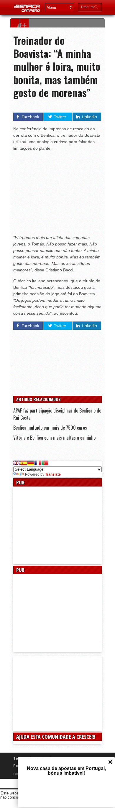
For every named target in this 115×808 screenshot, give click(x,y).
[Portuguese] (45, 463)
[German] (30, 463)
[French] (37, 463)
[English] (16, 463)
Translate (53, 474)
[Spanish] (23, 463)
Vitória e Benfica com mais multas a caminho (54, 437)
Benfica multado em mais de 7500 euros (50, 427)
